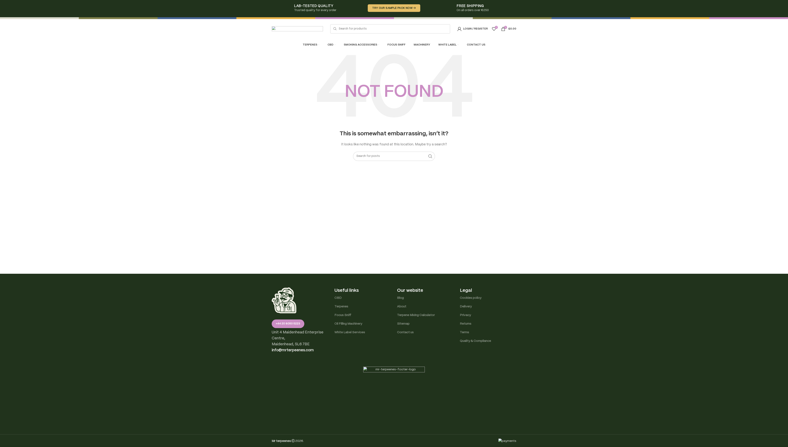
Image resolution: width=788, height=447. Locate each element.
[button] (293, 350)
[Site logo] (297, 28)
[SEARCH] (430, 156)
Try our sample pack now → (394, 8)
